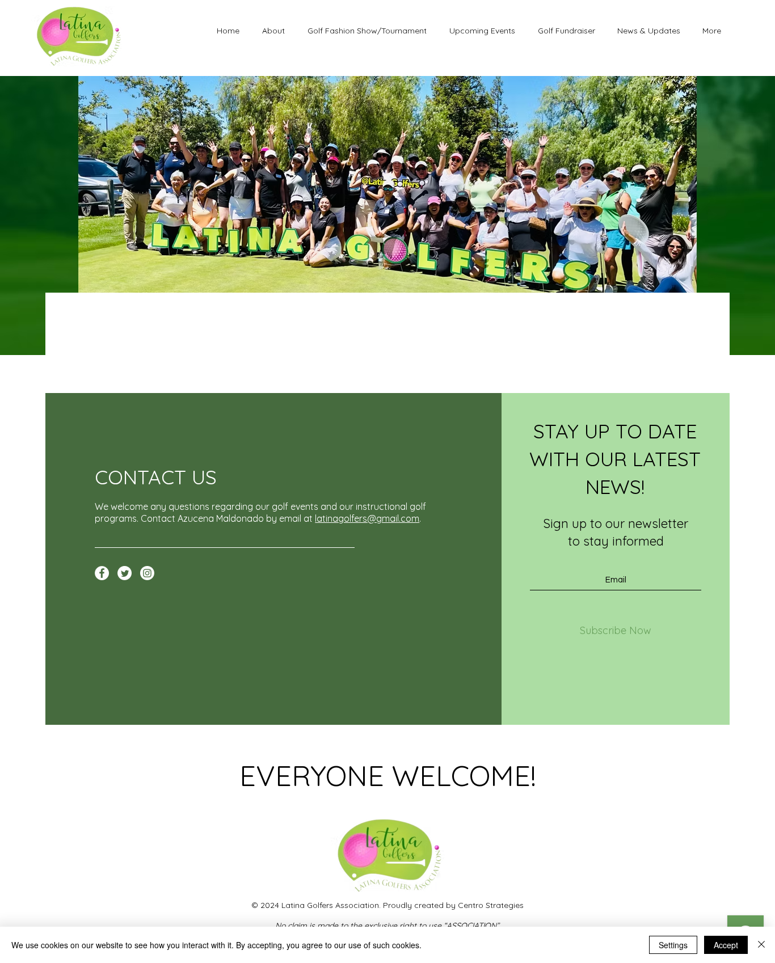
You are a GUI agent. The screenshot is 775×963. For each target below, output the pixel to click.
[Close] (761, 945)
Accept (726, 945)
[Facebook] (102, 573)
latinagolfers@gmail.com (367, 518)
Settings (673, 945)
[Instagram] (147, 573)
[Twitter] (124, 573)
